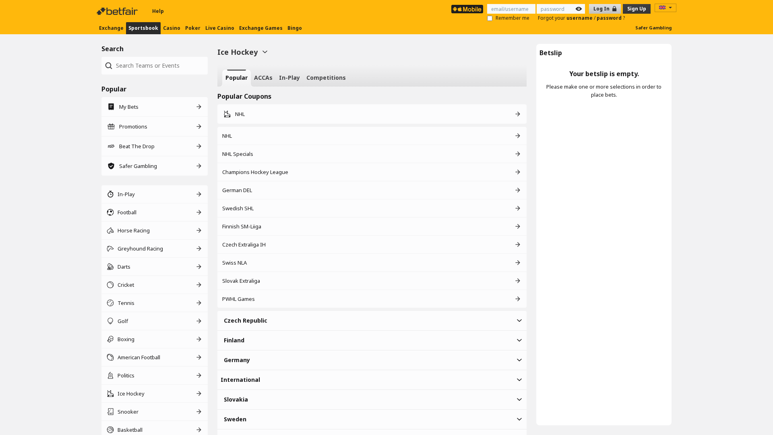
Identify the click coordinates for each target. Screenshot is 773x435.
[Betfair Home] (118, 11)
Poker (192, 28)
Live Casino (219, 28)
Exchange (111, 28)
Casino (171, 28)
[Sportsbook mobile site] (467, 9)
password (610, 17)
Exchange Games (261, 28)
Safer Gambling (653, 28)
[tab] (236, 78)
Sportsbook (143, 28)
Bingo (294, 28)
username (580, 17)
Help (158, 11)
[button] (372, 320)
